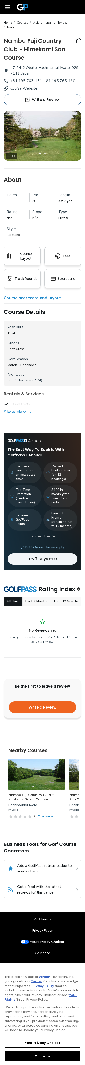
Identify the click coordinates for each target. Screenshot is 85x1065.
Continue (42, 1056)
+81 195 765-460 (59, 80)
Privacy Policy (42, 930)
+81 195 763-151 (26, 80)
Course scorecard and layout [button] (32, 298)
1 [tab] (40, 153)
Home (8, 22)
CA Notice (42, 953)
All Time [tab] (13, 601)
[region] (42, 1014)
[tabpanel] (42, 136)
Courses (22, 22)
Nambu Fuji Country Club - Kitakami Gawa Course (31, 797)
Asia (36, 22)
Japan (48, 22)
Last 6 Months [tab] (37, 601)
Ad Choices (42, 919)
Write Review (45, 816)
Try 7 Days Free (42, 559)
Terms (36, 981)
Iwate (10, 27)
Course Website (23, 88)
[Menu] (7, 7)
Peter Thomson (19, 380)
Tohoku (63, 22)
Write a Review (42, 707)
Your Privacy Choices (47, 942)
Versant (45, 976)
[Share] (78, 40)
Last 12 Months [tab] (66, 601)
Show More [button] (15, 412)
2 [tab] (45, 153)
